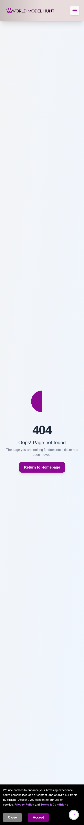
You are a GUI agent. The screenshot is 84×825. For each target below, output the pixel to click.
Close (12, 817)
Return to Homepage (42, 467)
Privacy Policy (24, 804)
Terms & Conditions (54, 804)
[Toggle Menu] (74, 10)
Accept (38, 817)
